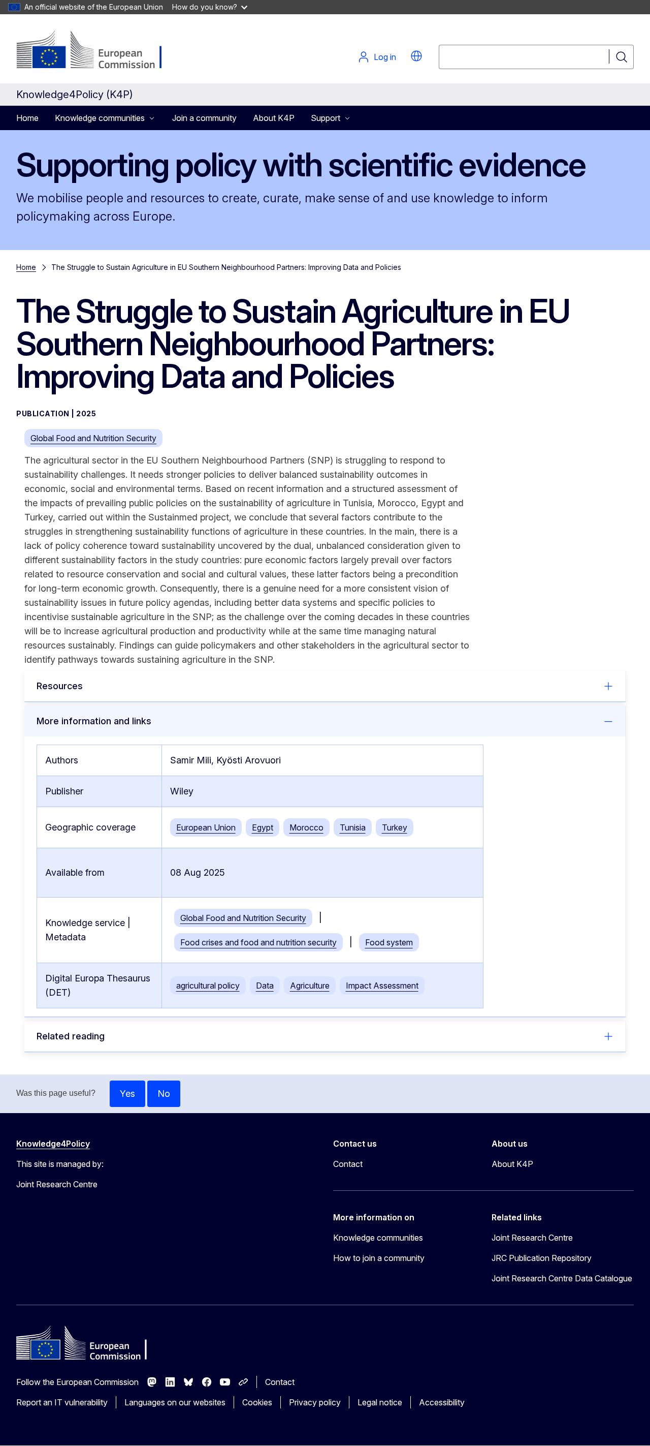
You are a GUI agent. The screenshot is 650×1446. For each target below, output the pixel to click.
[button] (416, 56)
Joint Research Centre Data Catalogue (562, 1278)
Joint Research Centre (532, 1238)
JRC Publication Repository (542, 1258)
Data (265, 985)
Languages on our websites (174, 1402)
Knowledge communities (378, 1238)
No (163, 1093)
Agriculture (310, 985)
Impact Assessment (382, 985)
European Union (206, 827)
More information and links (94, 721)
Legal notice (380, 1402)
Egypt (262, 827)
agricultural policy (208, 985)
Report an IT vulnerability (62, 1402)
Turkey (394, 827)
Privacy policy (315, 1402)
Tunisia (353, 827)
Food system (389, 942)
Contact (348, 1164)
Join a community (204, 118)
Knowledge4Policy (53, 1144)
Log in (385, 57)
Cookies (257, 1402)
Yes (127, 1093)
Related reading (71, 1036)
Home (27, 118)
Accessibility (442, 1402)
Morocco (306, 827)
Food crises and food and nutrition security (258, 942)
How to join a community (379, 1258)
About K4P (274, 118)
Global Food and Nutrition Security (93, 438)
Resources (60, 686)
